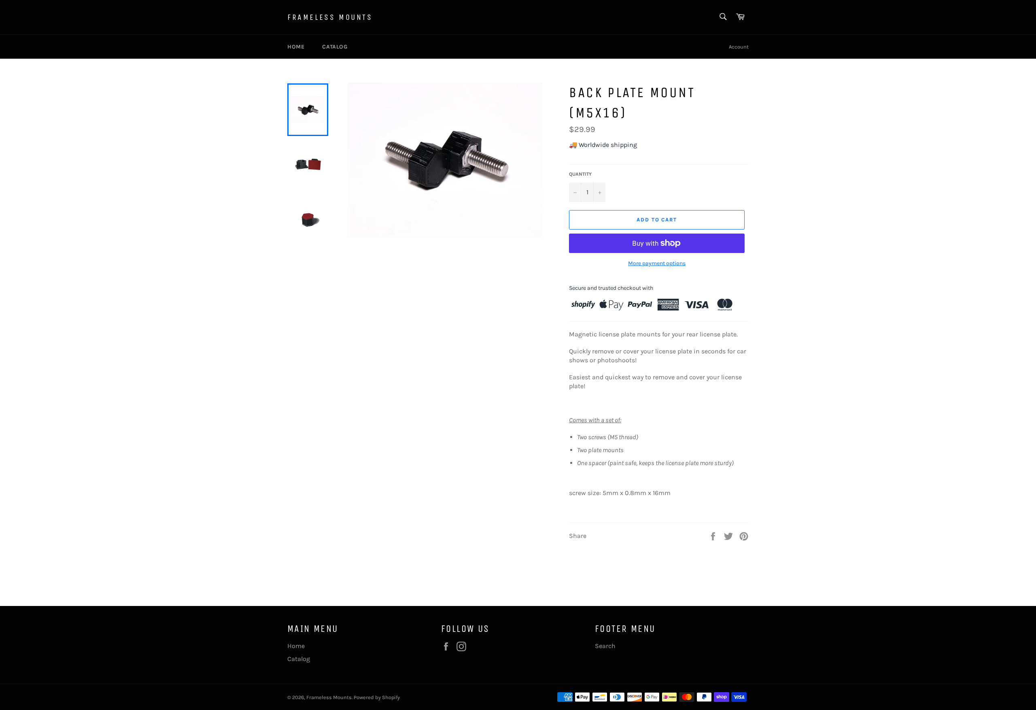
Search (605, 646)
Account (739, 47)
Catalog (334, 46)
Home (295, 46)
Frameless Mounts (330, 17)
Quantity (580, 174)
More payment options (657, 263)
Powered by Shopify (377, 697)
